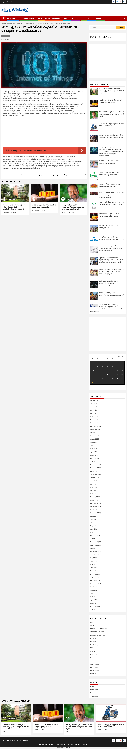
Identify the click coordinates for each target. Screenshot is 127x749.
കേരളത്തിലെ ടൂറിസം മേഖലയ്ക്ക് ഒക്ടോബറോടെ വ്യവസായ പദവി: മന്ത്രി (73, 207)
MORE (89, 18)
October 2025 (94, 433)
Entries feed (94, 690)
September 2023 (95, 513)
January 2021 (94, 610)
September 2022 (95, 552)
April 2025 (94, 452)
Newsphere (74, 745)
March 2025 (94, 455)
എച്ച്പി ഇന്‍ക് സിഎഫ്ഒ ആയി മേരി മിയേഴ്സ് (69, 174)
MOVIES (65, 18)
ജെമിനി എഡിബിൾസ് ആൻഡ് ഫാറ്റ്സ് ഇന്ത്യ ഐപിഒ (44, 206)
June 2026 (93, 407)
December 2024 (95, 465)
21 (112, 375)
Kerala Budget (94, 645)
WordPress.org (94, 696)
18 (98, 375)
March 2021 (94, 603)
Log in (92, 687)
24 (93, 379)
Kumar (14, 212)
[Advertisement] (44, 132)
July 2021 (93, 590)
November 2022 (95, 545)
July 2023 (93, 519)
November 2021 (95, 584)
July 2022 (93, 558)
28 (112, 379)
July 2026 (93, 404)
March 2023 (94, 532)
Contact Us (17, 740)
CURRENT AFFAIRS (97, 632)
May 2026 (93, 410)
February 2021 (95, 606)
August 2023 (94, 516)
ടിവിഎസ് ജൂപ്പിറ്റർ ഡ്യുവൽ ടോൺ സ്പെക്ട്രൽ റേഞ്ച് (111, 726)
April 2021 (94, 600)
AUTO (40, 18)
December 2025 (95, 426)
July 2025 (93, 442)
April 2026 (94, 413)
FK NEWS (74, 18)
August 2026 (94, 401)
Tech (91, 661)
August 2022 (94, 555)
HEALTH (93, 642)
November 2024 (95, 468)
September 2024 (95, 474)
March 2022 (94, 571)
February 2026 (95, 420)
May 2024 (93, 487)
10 (93, 371)
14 (112, 371)
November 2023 (95, 507)
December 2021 (95, 581)
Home (3, 740)
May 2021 (93, 597)
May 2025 (93, 449)
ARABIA (93, 622)
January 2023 (94, 539)
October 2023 (94, 510)
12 (102, 371)
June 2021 (93, 594)
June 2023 (93, 523)
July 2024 (93, 481)
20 (107, 375)
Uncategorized (94, 667)
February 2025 (95, 458)
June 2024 (93, 484)
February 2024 (95, 497)
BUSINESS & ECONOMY (27, 18)
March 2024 (94, 494)
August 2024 (94, 478)
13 (107, 371)
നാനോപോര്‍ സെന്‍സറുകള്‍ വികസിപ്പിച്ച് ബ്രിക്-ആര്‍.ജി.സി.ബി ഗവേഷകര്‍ (14, 207)
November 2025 (95, 429)
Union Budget (94, 671)
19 (102, 375)
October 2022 (94, 548)
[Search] (124, 18)
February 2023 (95, 536)
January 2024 (94, 500)
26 (102, 379)
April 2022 (94, 568)
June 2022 (93, 561)
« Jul (91, 388)
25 (98, 379)
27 (107, 379)
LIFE (91, 648)
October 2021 (94, 587)
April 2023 (94, 529)
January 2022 (94, 577)
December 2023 (95, 503)
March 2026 (94, 417)
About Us (10, 740)
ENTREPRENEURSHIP (52, 18)
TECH (82, 18)
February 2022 (95, 574)
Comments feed (95, 693)
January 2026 (94, 423)
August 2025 (94, 439)
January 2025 (94, 462)
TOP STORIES (12, 18)
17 (93, 375)
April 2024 (94, 491)
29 (117, 379)
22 (117, 375)
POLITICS (93, 654)
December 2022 (95, 542)
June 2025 (93, 446)
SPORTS (93, 658)
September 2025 (95, 436)
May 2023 (93, 526)
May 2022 (93, 565)
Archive (99, 18)
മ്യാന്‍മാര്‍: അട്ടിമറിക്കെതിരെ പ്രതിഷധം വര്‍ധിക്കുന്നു (22, 174)
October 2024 (94, 471)
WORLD (93, 674)
